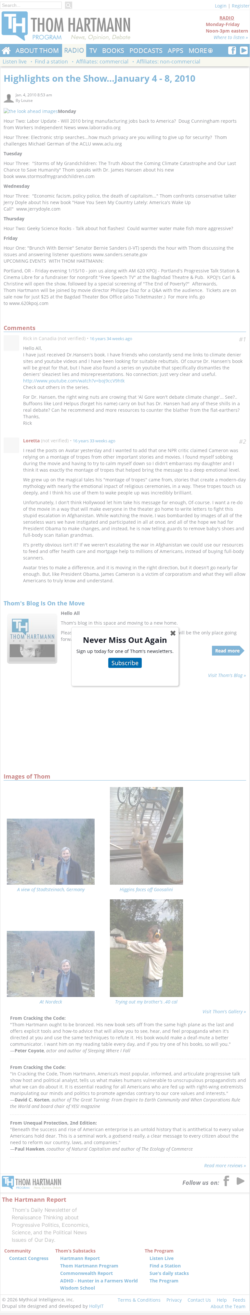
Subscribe (125, 663)
